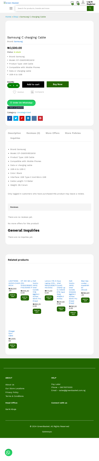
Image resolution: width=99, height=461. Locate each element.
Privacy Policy (11, 392)
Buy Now (57, 84)
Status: (10, 52)
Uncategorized (24, 112)
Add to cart (33, 84)
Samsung (18, 41)
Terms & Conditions (14, 396)
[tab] (15, 134)
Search (90, 8)
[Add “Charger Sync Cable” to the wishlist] (14, 327)
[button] (37, 92)
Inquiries (15, 138)
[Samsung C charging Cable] (9, 118)
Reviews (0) (33, 133)
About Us (9, 385)
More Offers (52, 133)
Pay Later (56, 384)
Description (14, 133)
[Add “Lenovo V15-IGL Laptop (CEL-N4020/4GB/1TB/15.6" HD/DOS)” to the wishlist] (50, 277)
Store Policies (73, 133)
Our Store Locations (14, 388)
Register (91, 4)
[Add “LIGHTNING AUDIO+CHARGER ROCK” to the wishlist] (14, 277)
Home (8, 17)
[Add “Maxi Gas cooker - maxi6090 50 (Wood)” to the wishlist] (87, 277)
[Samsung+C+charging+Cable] (15, 118)
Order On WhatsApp (22, 103)
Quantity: (10, 82)
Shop (15, 17)
